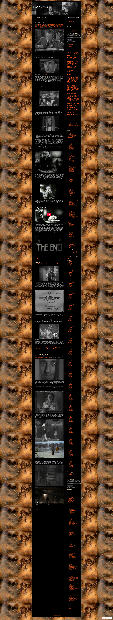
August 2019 (70, 338)
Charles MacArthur (40, 25)
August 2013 (70, 404)
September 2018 (71, 348)
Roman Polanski (55, 356)
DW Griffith (69, 62)
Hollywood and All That (72, 536)
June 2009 (70, 450)
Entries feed (70, 46)
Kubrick (51, 356)
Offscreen (70, 201)
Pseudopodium (71, 570)
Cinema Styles (71, 150)
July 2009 (70, 449)
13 (73, 253)
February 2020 (71, 333)
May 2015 (70, 385)
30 (77, 256)
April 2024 (70, 287)
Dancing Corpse (71, 158)
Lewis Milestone (40, 26)
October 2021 (71, 314)
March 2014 (70, 398)
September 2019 (71, 337)
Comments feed (71, 47)
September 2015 (71, 381)
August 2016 (70, 371)
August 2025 (70, 272)
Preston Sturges (73, 96)
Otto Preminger (74, 95)
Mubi (69, 559)
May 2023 (70, 297)
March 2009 (70, 453)
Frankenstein (72, 70)
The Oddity (70, 127)
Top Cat (40, 27)
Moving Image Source (72, 195)
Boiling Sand (70, 503)
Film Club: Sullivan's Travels (73, 123)
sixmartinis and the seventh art (73, 588)
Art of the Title (70, 501)
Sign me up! (70, 485)
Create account (71, 44)
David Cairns (74, 60)
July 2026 (70, 262)
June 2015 (70, 384)
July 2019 (70, 339)
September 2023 (71, 293)
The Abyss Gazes (71, 231)
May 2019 (70, 341)
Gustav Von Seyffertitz (50, 25)
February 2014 (71, 399)
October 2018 (71, 347)
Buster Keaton (53, 263)
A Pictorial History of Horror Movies (72, 51)
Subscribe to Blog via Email (72, 33)
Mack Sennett (73, 86)
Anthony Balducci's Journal (72, 136)
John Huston (69, 78)
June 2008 (70, 461)
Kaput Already (71, 180)
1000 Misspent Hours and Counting (74, 131)
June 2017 (70, 362)
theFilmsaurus (71, 601)
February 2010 (71, 443)
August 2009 (70, 448)
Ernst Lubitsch (69, 69)
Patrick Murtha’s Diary (72, 204)
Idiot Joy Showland (71, 178)
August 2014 (70, 393)
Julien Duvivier (75, 79)
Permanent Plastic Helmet (72, 568)
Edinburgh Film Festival (72, 63)
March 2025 (70, 277)
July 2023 (70, 295)
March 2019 (70, 343)
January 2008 (71, 466)
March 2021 (70, 321)
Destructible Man (71, 524)
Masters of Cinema (75, 88)
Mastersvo (70, 188)
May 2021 (70, 319)
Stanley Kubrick (72, 100)
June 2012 (70, 417)
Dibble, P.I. (38, 262)
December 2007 (71, 467)
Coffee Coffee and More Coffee (73, 154)
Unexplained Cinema (72, 245)
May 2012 (70, 418)
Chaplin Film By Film (72, 149)
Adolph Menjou (50, 24)
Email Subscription (70, 479)
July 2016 (70, 372)
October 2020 (71, 325)
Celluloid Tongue (71, 148)
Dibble (47, 74)
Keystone (74, 80)
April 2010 (70, 441)
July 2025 (70, 273)
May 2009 (70, 451)
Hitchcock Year (71, 76)
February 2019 (71, 344)
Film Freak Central (71, 169)
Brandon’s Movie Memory (72, 142)
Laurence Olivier (73, 82)
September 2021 (71, 315)
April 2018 (70, 353)
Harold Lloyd (72, 71)
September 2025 (71, 271)
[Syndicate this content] (67, 472)
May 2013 (70, 407)
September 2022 (71, 304)
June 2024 (70, 285)
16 (77, 253)
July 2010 (70, 438)
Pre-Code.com (71, 569)
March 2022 (70, 310)
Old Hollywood (71, 202)
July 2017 (70, 361)
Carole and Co (71, 146)
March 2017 (70, 365)
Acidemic (69, 132)
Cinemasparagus (71, 514)
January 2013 (71, 411)
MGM (77, 89)
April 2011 (69, 430)
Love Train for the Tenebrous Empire (74, 548)
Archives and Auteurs (71, 139)
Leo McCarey (72, 83)
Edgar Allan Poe (75, 62)
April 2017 (70, 364)
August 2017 (70, 360)
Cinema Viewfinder (71, 512)
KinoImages (70, 183)
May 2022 (70, 308)
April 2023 (70, 298)
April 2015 (70, 386)
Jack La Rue (61, 25)
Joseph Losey (70, 79)
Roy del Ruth (54, 26)
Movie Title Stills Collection (72, 192)
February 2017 (71, 366)
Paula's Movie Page (72, 206)
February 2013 (71, 410)
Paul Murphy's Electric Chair (73, 205)
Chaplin (73, 55)
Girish (69, 535)
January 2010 (71, 444)
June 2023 (70, 296)
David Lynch (70, 61)
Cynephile (70, 157)
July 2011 (70, 427)
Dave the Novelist (71, 160)
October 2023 (71, 292)
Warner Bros (48, 357)
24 (69, 256)
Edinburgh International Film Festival (72, 66)
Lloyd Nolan (57, 263)
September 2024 (71, 282)
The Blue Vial (71, 233)
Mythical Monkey (71, 199)
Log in (69, 45)
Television (41, 263)
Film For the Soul (71, 168)
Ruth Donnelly (58, 26)
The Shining (60, 356)
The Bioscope (71, 232)
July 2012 (70, 416)
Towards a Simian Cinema (72, 243)
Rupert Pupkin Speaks (72, 214)
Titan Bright (70, 22)
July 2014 (70, 394)
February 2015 (71, 388)
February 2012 (71, 421)
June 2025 (70, 274)
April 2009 (70, 452)
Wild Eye (70, 247)
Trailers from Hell (71, 244)
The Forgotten (72, 106)
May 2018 (70, 352)
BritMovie (70, 145)
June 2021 (70, 318)
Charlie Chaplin (73, 57)
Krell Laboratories (71, 546)
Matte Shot (70, 189)
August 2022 (70, 305)
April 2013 (70, 408)
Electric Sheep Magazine (72, 167)
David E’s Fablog (71, 161)
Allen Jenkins (55, 24)
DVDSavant (70, 164)
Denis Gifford (75, 61)
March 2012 (70, 420)
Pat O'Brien (49, 26)
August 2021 (70, 316)
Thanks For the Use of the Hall (73, 230)
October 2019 (71, 336)
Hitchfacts (70, 124)
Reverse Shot (71, 211)
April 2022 (70, 309)
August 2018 (70, 349)
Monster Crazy (71, 190)
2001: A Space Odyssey (71, 50)
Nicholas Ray (69, 93)
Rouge (70, 213)
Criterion (69, 60)
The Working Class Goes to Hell (73, 122)
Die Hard (48, 356)
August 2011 (70, 426)
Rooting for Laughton (72, 212)
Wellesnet (70, 246)
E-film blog (70, 165)
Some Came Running (72, 229)
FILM (38, 24)
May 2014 (70, 396)
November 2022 (71, 302)
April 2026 (70, 265)
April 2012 (70, 419)
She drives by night (71, 224)
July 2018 (70, 350)
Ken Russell (69, 80)
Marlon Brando (72, 87)
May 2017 (70, 363)
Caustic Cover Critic (71, 147)
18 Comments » (37, 258)
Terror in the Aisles (71, 121)
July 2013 (70, 405)
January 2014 (71, 400)
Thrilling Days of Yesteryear (73, 242)
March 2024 (70, 288)
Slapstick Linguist (71, 589)
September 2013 (71, 403)
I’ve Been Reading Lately (72, 177)
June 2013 (70, 406)
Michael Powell (70, 90)
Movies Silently (71, 193)
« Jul (68, 258)
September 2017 (71, 359)
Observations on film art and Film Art (74, 200)
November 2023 (71, 291)
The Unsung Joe (71, 600)
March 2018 (70, 354)
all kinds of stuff (71, 134)
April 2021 (70, 320)
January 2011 (71, 433)
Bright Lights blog (71, 143)
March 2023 (70, 299)
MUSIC (41, 24)
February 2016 (71, 377)
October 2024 (71, 281)
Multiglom (70, 198)
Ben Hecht (59, 24)
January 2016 (71, 378)
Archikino (69, 138)
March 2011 (70, 431)
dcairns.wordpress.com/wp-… (73, 470)
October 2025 (71, 270)
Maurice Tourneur (71, 89)
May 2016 (70, 374)
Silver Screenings (71, 226)
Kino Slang (70, 181)
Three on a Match (40, 357)
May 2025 (70, 275)
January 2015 (71, 389)
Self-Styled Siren (71, 580)
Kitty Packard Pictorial (72, 545)
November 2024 (71, 280)
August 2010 (70, 437)
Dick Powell (45, 25)
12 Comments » (37, 509)
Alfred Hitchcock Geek (71, 133)
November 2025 (71, 269)
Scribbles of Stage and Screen (73, 216)
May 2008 (70, 462)
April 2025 (70, 276)
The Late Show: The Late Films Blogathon (72, 111)
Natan (76, 92)
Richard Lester (72, 98)
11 (70, 253)
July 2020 (70, 328)
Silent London (71, 225)
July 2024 (70, 284)
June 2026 (70, 263)
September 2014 (71, 392)
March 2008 (70, 464)
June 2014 (70, 395)
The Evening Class (71, 236)
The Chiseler (70, 234)
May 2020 (70, 330)
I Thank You (70, 176)
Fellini (73, 69)
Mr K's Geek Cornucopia (72, 557)
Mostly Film (70, 191)
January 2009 (71, 455)
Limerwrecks (71, 85)
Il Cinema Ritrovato (74, 77)
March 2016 (70, 376)
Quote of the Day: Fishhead (42, 355)
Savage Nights (71, 215)
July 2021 (70, 317)
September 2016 (71, 370)
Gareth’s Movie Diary (72, 534)
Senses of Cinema (71, 581)
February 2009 (71, 454)
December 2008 (71, 456)
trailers (77, 114)
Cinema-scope (71, 513)
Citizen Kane (76, 58)
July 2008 (70, 460)
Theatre (43, 24)
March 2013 (70, 409)
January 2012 (71, 422)
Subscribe (69, 39)
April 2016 (70, 375)
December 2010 (71, 434)
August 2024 (70, 283)
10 (69, 253)
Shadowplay (70, 472)
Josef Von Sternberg (75, 78)
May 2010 (70, 440)
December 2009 (71, 445)
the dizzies (70, 235)
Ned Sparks (45, 26)
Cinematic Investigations (72, 153)
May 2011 (70, 429)
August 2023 (70, 294)
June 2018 (70, 351)
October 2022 (71, 303)
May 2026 (70, 264)
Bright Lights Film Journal (72, 144)
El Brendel (70, 166)
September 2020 (71, 326)
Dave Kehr (70, 159)
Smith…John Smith (71, 590)
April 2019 (70, 342)
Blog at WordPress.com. (56, 615)
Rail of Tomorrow (71, 210)
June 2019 (70, 340)
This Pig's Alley (71, 241)
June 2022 (70, 307)
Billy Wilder (73, 52)
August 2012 (70, 415)
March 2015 (70, 387)
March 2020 (70, 332)
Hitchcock (71, 74)
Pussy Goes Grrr (71, 209)
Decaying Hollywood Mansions (73, 523)
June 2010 (70, 439)
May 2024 (70, 286)
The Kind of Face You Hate (73, 599)
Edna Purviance (75, 67)
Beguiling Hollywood (72, 502)
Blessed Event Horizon (41, 23)
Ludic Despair (71, 187)
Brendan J (70, 31)
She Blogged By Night (72, 223)
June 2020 (70, 329)
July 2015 (70, 383)
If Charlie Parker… (71, 179)
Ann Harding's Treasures (72, 135)
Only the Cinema (71, 203)
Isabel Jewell (57, 25)
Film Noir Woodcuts (71, 171)
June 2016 (70, 373)
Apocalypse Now (71, 137)
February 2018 (71, 355)
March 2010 (70, 442)
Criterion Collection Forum (72, 156)
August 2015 (70, 382)
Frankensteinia (71, 172)
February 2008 (71, 465)
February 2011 (71, 432)
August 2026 (70, 261)
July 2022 (70, 306)
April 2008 (70, 463)
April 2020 (70, 331)
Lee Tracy (36, 26)
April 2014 (70, 397)
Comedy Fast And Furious (72, 155)
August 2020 (70, 327)
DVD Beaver (70, 525)
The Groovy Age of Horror (72, 237)
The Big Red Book (71, 21)
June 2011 (70, 428)
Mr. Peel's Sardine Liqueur (72, 558)
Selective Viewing (71, 579)
